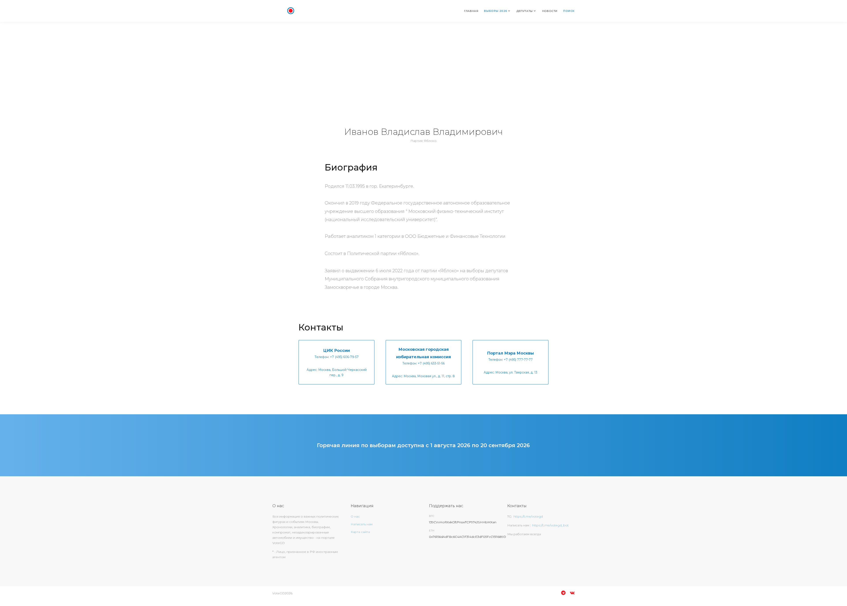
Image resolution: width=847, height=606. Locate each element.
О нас (355, 516)
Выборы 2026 (495, 11)
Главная (471, 11)
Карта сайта (360, 532)
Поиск (569, 11)
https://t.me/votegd (528, 516)
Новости (549, 11)
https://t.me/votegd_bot (550, 525)
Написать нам (362, 524)
